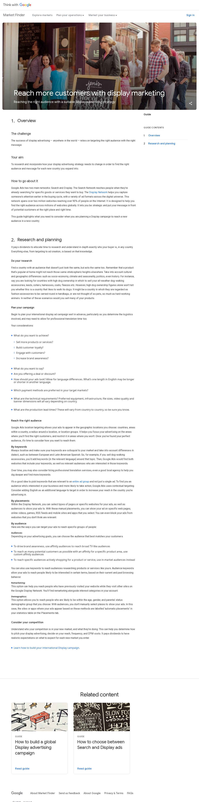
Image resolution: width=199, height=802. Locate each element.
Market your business (102, 15)
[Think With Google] (17, 5)
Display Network (98, 192)
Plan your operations (69, 15)
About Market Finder (42, 793)
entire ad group (81, 481)
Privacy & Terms (113, 793)
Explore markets (42, 15)
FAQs (130, 793)
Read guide (22, 768)
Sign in (190, 15)
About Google (92, 793)
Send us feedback (69, 793)
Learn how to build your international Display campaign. (47, 648)
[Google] (17, 793)
